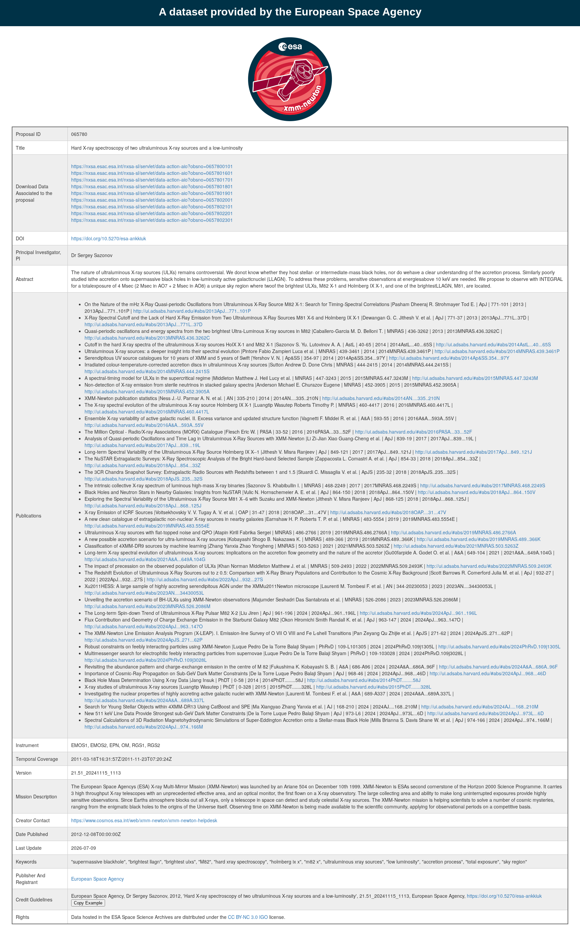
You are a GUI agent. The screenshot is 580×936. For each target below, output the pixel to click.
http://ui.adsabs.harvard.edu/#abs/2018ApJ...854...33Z (143, 465)
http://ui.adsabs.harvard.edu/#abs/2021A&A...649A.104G (145, 559)
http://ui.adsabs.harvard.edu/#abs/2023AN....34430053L (144, 592)
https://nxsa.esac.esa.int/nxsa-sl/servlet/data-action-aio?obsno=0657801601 (152, 172)
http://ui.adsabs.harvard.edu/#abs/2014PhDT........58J (364, 680)
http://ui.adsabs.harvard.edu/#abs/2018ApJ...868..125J (143, 505)
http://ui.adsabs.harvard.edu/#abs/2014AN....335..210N (381, 398)
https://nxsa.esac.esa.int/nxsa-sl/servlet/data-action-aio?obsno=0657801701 (152, 179)
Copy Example (88, 902)
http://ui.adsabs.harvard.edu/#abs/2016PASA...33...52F (413, 431)
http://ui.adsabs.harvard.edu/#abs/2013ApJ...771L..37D (143, 324)
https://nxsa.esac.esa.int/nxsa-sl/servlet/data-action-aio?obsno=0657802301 (152, 219)
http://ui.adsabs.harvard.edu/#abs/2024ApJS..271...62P (143, 639)
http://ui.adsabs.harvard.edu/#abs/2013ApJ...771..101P (192, 310)
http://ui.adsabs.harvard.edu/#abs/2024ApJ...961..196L (418, 612)
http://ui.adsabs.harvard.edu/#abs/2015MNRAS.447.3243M (475, 378)
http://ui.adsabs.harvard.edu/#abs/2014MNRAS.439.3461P (497, 351)
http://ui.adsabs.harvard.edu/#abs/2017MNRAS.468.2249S (482, 485)
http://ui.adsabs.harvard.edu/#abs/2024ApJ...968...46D (488, 673)
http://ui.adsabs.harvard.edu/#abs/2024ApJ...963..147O (144, 626)
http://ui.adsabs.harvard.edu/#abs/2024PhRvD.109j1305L (499, 646)
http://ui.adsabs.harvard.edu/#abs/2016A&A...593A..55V (144, 425)
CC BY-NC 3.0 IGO (248, 917)
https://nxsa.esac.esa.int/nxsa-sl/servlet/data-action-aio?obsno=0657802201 (152, 213)
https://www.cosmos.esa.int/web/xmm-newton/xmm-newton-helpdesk (144, 820)
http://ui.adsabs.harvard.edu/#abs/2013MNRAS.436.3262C (147, 337)
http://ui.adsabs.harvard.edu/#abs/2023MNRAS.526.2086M (147, 606)
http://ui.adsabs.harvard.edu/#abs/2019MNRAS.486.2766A (453, 532)
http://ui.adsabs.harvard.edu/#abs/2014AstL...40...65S (493, 344)
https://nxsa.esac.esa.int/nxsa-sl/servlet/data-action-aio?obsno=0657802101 (152, 206)
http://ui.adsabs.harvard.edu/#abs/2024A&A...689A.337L (144, 700)
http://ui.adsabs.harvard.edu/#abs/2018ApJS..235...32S (143, 478)
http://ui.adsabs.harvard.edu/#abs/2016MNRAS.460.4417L (147, 411)
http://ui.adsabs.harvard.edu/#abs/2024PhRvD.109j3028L (146, 659)
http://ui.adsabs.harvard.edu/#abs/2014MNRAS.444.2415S (147, 371)
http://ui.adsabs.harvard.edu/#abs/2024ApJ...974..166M (144, 726)
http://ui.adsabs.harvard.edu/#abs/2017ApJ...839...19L (142, 445)
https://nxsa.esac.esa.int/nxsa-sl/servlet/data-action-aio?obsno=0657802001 (152, 199)
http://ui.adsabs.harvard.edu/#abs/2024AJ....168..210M (479, 706)
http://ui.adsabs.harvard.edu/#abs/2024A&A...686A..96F (498, 666)
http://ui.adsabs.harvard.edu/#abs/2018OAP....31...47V (388, 512)
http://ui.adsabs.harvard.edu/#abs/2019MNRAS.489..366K (478, 539)
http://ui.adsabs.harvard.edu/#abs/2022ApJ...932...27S (205, 579)
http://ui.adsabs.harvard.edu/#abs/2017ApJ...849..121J (473, 451)
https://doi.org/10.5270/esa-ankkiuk (108, 238)
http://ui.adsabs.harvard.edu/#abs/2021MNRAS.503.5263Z (456, 545)
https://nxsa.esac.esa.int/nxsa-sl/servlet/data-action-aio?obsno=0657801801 (152, 186)
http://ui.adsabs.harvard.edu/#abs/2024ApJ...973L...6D (485, 713)
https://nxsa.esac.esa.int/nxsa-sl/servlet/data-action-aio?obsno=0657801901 (152, 193)
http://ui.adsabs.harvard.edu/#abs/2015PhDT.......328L (373, 686)
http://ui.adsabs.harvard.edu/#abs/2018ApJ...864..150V (476, 492)
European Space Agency (97, 878)
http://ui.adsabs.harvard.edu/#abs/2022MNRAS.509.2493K (489, 565)
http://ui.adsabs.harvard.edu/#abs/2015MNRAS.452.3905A (147, 391)
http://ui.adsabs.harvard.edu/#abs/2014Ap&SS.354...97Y (449, 357)
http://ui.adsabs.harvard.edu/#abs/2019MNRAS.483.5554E (147, 525)
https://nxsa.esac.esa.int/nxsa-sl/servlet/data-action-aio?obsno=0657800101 (152, 166)
